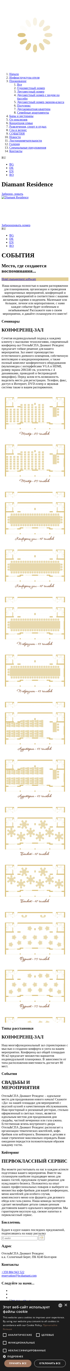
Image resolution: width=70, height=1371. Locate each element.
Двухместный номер (30, 91)
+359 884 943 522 (13, 1272)
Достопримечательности (25, 140)
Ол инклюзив (18, 119)
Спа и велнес (18, 130)
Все (19, 84)
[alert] (35, 1336)
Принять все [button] (17, 1363)
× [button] (65, 1305)
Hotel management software (19, 279)
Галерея (14, 144)
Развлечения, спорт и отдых (27, 126)
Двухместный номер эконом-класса (40, 102)
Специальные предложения (27, 147)
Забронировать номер (16, 225)
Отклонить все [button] (49, 1363)
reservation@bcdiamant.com (19, 1275)
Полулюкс (24, 105)
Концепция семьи (21, 123)
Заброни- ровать (12, 194)
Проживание (17, 81)
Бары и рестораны (21, 116)
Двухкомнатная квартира (33, 109)
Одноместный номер (31, 88)
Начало (14, 74)
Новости (15, 137)
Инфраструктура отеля (24, 77)
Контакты (15, 151)
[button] (35, 1356)
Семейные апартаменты (33, 112)
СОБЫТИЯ (17, 133)
